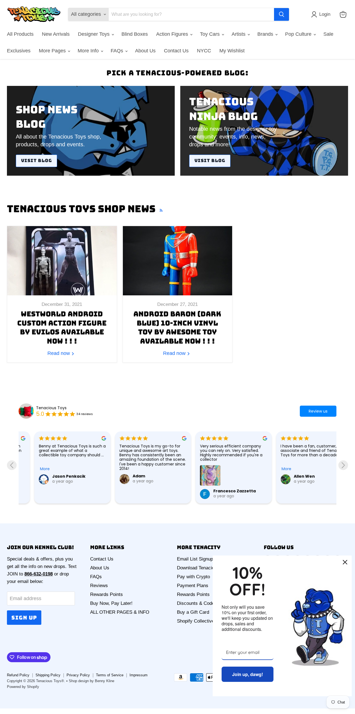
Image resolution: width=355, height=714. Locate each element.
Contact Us (176, 50)
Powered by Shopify (23, 687)
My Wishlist (232, 50)
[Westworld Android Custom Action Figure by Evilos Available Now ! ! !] (62, 260)
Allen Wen (288, 476)
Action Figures (172, 34)
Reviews (99, 585)
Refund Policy (18, 675)
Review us (318, 411)
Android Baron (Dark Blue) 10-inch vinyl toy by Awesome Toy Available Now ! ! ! (177, 327)
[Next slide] (343, 465)
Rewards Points (106, 594)
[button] (322, 14)
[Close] (345, 562)
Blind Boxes (134, 34)
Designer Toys (94, 34)
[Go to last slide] (12, 465)
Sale (328, 34)
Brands (266, 34)
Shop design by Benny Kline (91, 681)
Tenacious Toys (51, 408)
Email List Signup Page (201, 559)
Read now (59, 353)
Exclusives (19, 50)
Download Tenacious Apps (204, 567)
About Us (145, 50)
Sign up (24, 617)
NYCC (204, 50)
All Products (20, 34)
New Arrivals (56, 34)
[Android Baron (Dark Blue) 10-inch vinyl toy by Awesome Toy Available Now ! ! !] (177, 260)
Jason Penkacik (53, 476)
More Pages (53, 50)
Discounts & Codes (197, 603)
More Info (89, 50)
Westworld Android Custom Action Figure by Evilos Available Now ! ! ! (61, 327)
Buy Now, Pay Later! (111, 603)
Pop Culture (299, 34)
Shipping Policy (48, 675)
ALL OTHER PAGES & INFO (119, 612)
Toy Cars (210, 34)
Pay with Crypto (193, 576)
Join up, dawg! (247, 674)
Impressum (139, 675)
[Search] (281, 14)
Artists (239, 34)
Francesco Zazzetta (218, 491)
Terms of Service (109, 675)
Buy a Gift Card (193, 612)
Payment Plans (192, 585)
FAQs (118, 50)
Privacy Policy (78, 675)
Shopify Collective (195, 621)
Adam (123, 476)
